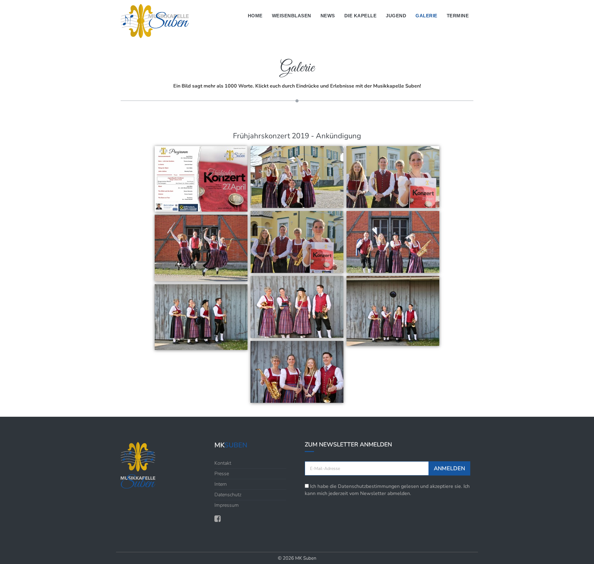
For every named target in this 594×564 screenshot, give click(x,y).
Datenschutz (227, 494)
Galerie (426, 15)
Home (255, 15)
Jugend (396, 15)
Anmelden (449, 468)
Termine (458, 15)
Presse (221, 473)
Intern (220, 484)
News (328, 15)
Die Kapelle (360, 15)
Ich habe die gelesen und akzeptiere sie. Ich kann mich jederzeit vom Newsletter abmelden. (387, 490)
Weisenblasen (291, 15)
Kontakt (222, 463)
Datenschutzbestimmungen (369, 486)
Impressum (226, 505)
